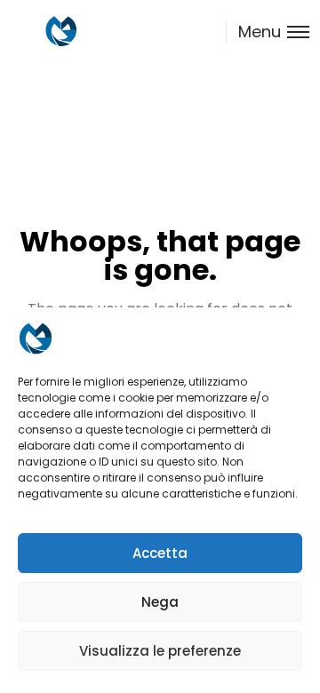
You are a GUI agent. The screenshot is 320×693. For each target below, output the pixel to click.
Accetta (160, 553)
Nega (160, 602)
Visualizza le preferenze (160, 650)
